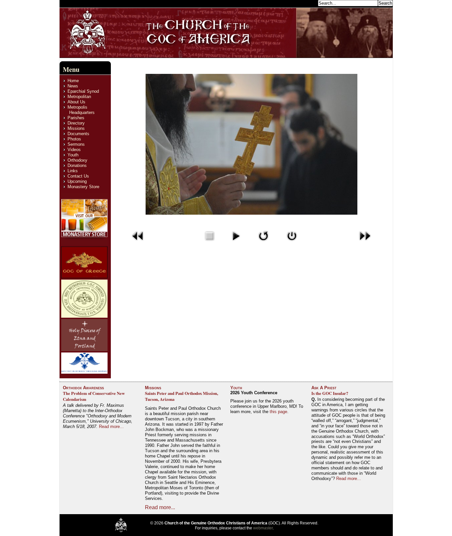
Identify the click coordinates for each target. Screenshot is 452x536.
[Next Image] (365, 242)
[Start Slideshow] (236, 242)
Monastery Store (83, 186)
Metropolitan (79, 96)
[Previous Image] (138, 242)
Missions (76, 128)
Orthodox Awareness (83, 387)
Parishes (76, 117)
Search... (307, 3)
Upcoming (77, 181)
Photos (74, 138)
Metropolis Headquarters (81, 110)
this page (278, 411)
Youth (73, 154)
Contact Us (78, 176)
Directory (76, 123)
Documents (78, 133)
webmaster (263, 528)
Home (73, 80)
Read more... (111, 426)
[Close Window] (291, 242)
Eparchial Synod (83, 91)
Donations (77, 165)
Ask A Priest (324, 387)
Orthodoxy (77, 160)
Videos (74, 149)
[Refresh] (263, 242)
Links (73, 170)
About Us (76, 101)
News (73, 85)
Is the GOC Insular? (329, 393)
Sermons (76, 144)
